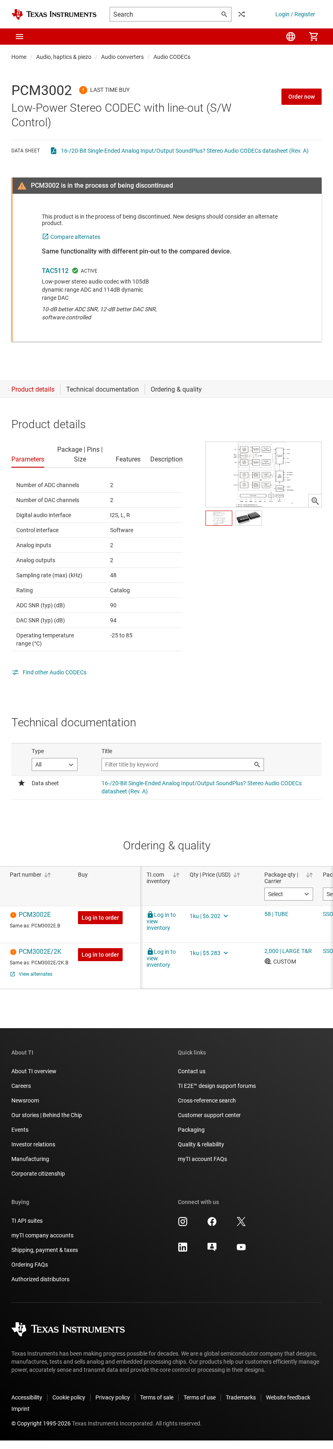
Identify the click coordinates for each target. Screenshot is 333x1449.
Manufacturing (30, 1159)
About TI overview (33, 1071)
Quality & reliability (201, 1144)
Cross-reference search (207, 1100)
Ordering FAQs (29, 1264)
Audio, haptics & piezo (63, 57)
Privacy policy (112, 1397)
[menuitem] (290, 36)
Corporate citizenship (38, 1173)
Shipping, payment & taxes (44, 1250)
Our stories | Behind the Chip (46, 1115)
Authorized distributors (40, 1279)
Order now (301, 96)
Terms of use (200, 1397)
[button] (19, 36)
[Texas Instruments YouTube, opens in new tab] (241, 1250)
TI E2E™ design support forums (217, 1086)
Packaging (191, 1129)
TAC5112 (55, 271)
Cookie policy (68, 1397)
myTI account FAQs (202, 1159)
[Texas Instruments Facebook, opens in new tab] (212, 1224)
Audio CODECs (172, 57)
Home (18, 57)
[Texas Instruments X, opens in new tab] (241, 1224)
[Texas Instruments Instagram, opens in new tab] (183, 1224)
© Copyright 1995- (41, 1423)
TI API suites (27, 1220)
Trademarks (241, 1397)
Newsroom (25, 1100)
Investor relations (33, 1144)
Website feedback (288, 1397)
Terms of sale (156, 1397)
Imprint (20, 1409)
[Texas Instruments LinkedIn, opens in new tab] (183, 1250)
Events (19, 1129)
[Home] (54, 14)
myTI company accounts (42, 1235)
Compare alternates (75, 237)
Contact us (191, 1071)
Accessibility (26, 1397)
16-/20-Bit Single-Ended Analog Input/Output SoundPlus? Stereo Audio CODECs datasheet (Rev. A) (185, 150)
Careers (21, 1086)
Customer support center (209, 1115)
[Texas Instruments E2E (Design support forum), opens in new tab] (212, 1250)
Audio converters (122, 57)
